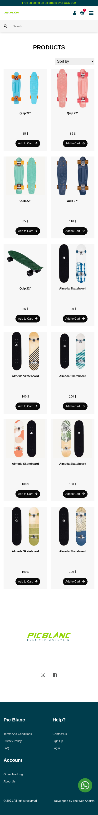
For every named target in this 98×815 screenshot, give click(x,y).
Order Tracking (13, 774)
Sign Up (58, 741)
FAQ (6, 748)
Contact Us (60, 734)
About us (9, 781)
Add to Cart (25, 143)
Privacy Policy (13, 741)
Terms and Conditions (18, 734)
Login (56, 748)
